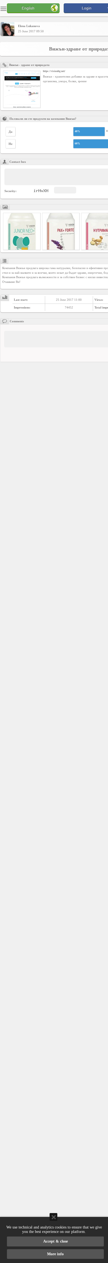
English (28, 8)
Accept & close (55, 1241)
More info (55, 1254)
